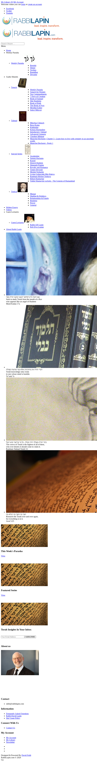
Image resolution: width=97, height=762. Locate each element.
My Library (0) (7, 2)
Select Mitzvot (36, 110)
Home (8, 50)
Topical (14, 191)
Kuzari (32, 161)
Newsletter (10, 742)
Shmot (32, 68)
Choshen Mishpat (37, 136)
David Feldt (26, 755)
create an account (35, 4)
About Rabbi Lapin (14, 229)
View (3, 556)
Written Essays (12, 207)
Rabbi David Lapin (13, 716)
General (33, 205)
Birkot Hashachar (37, 179)
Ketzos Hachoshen (37, 130)
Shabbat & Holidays (38, 196)
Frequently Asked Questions (17, 714)
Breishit (33, 65)
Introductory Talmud (38, 132)
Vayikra (33, 70)
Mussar (33, 194)
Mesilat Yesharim (37, 172)
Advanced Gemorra (38, 134)
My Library (10, 740)
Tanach (14, 87)
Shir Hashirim (35, 101)
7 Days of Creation (37, 96)
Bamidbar (34, 72)
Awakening (34, 156)
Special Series (16, 154)
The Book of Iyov (37, 105)
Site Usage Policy (13, 718)
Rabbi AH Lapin (36, 225)
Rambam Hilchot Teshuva (40, 176)
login (23, 4)
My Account (18, 2)
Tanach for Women (37, 92)
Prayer (32, 203)
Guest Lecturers (17, 222)
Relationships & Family (39, 198)
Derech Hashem (36, 163)
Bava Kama (35, 125)
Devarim (33, 74)
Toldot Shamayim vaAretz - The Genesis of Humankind (52, 181)
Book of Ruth (35, 103)
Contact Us (10, 728)
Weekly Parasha (17, 63)
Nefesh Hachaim (36, 158)
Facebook (10, 9)
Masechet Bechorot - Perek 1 (41, 143)
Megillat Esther (36, 108)
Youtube (9, 13)
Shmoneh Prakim (37, 165)
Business (33, 201)
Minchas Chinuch (37, 123)
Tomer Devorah (36, 170)
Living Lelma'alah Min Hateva (42, 174)
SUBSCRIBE (30, 637)
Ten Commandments (38, 94)
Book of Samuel (36, 99)
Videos (9, 210)
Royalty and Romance (39, 167)
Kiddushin (34, 127)
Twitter (9, 11)
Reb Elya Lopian (37, 227)
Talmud (14, 121)
